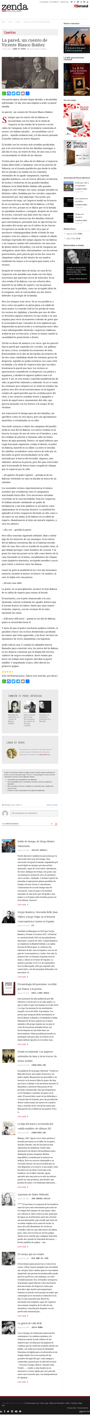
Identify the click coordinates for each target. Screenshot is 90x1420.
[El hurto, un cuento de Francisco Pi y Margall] (45, 707)
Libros (10, 22)
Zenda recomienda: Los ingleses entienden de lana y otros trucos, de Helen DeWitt (37, 1056)
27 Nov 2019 (6, 49)
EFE (32, 925)
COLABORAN (44, 2)
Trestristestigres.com (31, 1403)
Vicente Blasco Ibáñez (38, 49)
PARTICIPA (64, 2)
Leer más (22, 904)
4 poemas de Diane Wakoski (33, 1194)
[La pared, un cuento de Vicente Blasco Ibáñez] (30, 73)
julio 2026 (71, 238)
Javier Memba (37, 1327)
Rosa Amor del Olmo (39, 1258)
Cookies (67, 1403)
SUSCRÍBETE (54, 2)
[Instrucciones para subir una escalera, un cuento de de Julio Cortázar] (30, 707)
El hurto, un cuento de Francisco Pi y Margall (45, 718)
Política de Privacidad (56, 1403)
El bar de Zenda (81, 189)
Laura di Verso (19, 49)
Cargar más (30, 1390)
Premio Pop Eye (82, 1408)
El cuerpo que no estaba (31, 1254)
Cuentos (17, 22)
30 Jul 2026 (79, 207)
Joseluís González (39, 850)
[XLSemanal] (81, 5)
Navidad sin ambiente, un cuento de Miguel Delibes (13, 719)
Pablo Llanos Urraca (40, 993)
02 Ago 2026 (79, 192)
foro (31, 775)
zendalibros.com (38, 1065)
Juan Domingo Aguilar (40, 1198)
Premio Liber (71, 1408)
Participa (74, 1403)
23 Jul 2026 (79, 223)
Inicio (3, 22)
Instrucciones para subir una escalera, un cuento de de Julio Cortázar (29, 720)
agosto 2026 (72, 233)
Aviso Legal (44, 1403)
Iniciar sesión (52, 805)
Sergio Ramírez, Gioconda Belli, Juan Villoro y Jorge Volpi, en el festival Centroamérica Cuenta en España (38, 916)
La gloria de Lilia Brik (30, 1323)
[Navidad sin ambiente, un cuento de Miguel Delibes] (14, 707)
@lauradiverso (44, 754)
